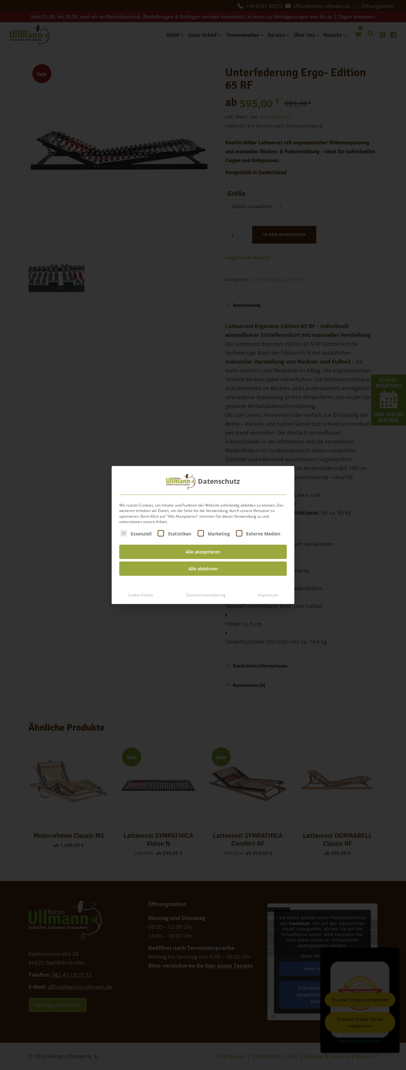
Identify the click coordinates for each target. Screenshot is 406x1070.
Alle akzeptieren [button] (203, 552)
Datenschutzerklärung (206, 595)
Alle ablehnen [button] (203, 569)
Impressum (268, 595)
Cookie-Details (141, 595)
